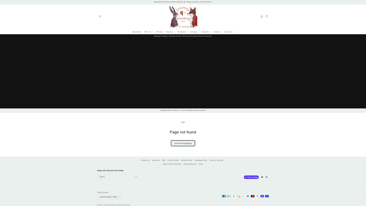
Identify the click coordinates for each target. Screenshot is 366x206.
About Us (156, 160)
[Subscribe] (135, 176)
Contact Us (145, 160)
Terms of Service (216, 160)
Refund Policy (186, 160)
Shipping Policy (201, 160)
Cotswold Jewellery (109, 205)
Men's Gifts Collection (172, 164)
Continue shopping (183, 143)
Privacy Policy (173, 160)
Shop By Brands (189, 164)
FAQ (163, 160)
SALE (201, 164)
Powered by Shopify (123, 205)
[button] (99, 16)
